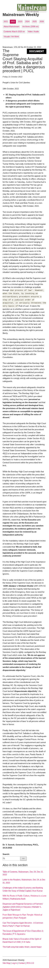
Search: (6, 854)
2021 (6, 21)
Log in (14, 963)
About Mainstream (11, 26)
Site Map (6, 963)
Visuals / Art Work (11, 36)
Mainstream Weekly (21, 14)
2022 (13, 21)
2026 (42, 21)
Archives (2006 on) (30, 26)
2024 (27, 21)
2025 (34, 21)
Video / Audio (33, 31)
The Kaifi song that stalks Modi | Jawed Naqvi (22, 947)
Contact (21, 963)
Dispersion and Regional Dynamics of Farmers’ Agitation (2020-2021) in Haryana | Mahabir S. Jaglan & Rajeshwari (23, 907)
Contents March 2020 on (14, 31)
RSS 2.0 (30, 963)
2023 (20, 21)
